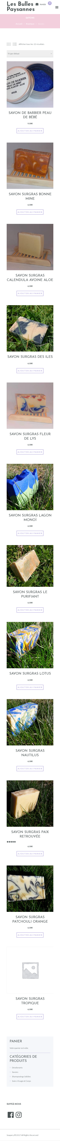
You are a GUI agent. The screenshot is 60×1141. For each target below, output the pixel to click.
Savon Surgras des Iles (30, 357)
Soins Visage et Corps (21, 1081)
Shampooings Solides (21, 1076)
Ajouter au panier (30, 130)
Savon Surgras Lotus (30, 673)
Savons (15, 1072)
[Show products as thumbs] (9, 44)
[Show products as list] (15, 44)
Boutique (30, 24)
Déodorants (17, 1067)
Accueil (19, 24)
